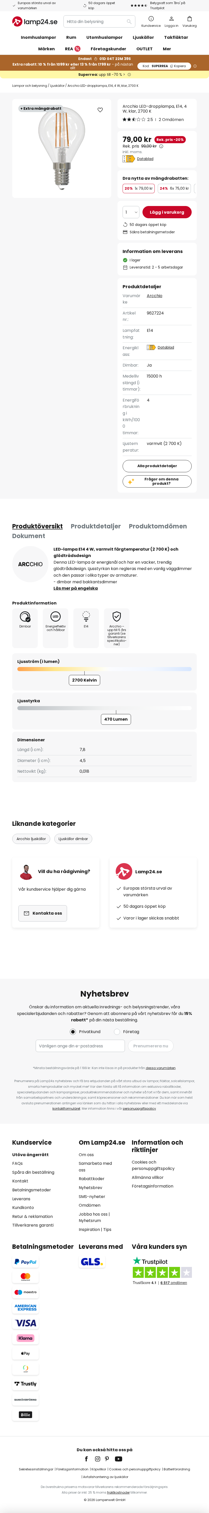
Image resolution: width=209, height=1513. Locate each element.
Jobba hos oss (93, 1214)
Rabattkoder (91, 1179)
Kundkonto (23, 1208)
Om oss (86, 1155)
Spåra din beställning (33, 1172)
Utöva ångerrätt (30, 1155)
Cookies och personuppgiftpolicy (135, 1469)
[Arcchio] (30, 564)
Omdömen (89, 1205)
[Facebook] (89, 1458)
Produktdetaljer (96, 526)
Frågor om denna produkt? (161, 481)
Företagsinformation (152, 1186)
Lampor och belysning (29, 85)
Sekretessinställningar (36, 1469)
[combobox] (99, 21)
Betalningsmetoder (31, 1190)
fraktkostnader (118, 1492)
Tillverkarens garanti (33, 1225)
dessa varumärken (161, 1068)
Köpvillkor (99, 1469)
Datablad (145, 158)
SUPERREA (164, 66)
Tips (107, 1229)
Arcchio (154, 296)
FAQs (17, 1163)
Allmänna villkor (148, 1177)
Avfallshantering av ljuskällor (105, 1477)
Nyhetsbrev (90, 1188)
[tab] (37, 526)
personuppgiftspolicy (139, 1108)
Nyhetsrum (90, 1221)
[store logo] (34, 21)
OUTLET (144, 49)
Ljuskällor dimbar (73, 838)
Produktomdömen (158, 526)
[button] (100, 110)
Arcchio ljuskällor (31, 838)
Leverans (21, 1199)
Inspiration (89, 1229)
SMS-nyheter (92, 1197)
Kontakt (20, 1181)
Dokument (28, 536)
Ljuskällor (57, 85)
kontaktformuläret (66, 1108)
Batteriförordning (177, 1469)
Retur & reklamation (32, 1216)
